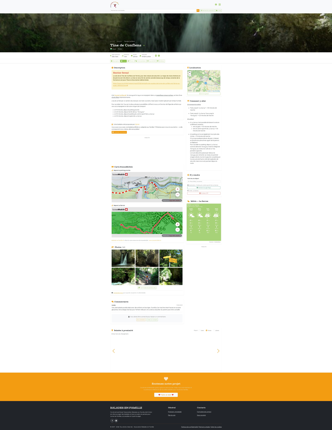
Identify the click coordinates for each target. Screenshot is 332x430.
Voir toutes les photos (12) (148, 287)
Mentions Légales (204, 427)
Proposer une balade (120, 132)
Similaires (161, 61)
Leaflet (209, 91)
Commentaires (141, 61)
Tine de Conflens (119, 95)
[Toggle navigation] (220, 4)
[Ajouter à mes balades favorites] (144, 45)
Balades (119, 41)
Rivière (120, 49)
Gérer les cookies (216, 427)
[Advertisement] (147, 151)
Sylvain (137, 124)
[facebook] (112, 420)
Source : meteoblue (214, 242)
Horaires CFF (204, 193)
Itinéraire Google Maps (204, 187)
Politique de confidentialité (189, 427)
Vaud (114, 49)
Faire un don (166, 395)
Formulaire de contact (204, 412)
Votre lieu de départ (193, 178)
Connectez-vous (118, 293)
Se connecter (141, 319)
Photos (132, 61)
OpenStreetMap (216, 91)
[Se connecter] (216, 5)
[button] (197, 81)
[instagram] (116, 420)
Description (116, 61)
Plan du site (171, 415)
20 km (217, 330)
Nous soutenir (201, 415)
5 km (202, 330)
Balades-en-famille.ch (118, 240)
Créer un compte (152, 319)
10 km (209, 330)
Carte (124, 61)
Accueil (112, 41)
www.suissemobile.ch (155, 240)
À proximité (152, 61)
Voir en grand (204, 93)
